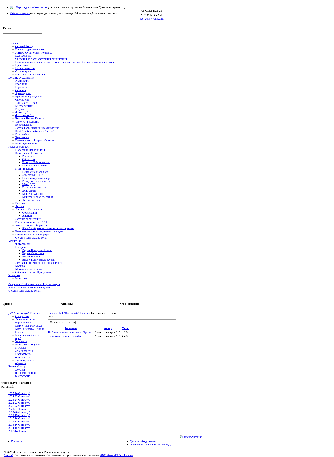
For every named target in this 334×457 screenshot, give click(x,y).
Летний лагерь (31, 200)
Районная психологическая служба (29, 287)
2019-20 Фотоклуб (19, 412)
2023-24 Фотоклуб (19, 399)
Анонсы (27, 215)
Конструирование (26, 143)
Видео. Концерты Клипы (37, 250)
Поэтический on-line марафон (32, 234)
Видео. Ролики (31, 256)
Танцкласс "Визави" (27, 102)
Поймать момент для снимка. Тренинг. (71, 332)
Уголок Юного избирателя (31, 225)
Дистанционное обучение (24, 362)
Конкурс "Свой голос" (35, 165)
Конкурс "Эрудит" (33, 193)
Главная (13, 43)
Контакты (14, 275)
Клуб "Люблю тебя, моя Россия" (34, 131)
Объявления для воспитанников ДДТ (152, 444)
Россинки (21, 83)
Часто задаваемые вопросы (31, 74)
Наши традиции (24, 168)
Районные (28, 156)
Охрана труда (23, 71)
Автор (108, 328)
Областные (28, 159)
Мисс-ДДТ (28, 184)
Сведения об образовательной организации (41, 58)
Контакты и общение (27, 344)
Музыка (20, 265)
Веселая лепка (23, 124)
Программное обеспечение (23, 355)
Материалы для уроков (28, 325)
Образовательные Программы (33, 272)
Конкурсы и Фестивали (29, 152)
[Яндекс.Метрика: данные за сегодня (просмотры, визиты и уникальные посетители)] (191, 437)
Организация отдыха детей (31, 237)
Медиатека (14, 240)
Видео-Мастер (16, 366)
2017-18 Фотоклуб (19, 418)
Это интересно (24, 350)
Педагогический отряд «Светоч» (34, 140)
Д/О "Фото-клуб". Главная (24, 313)
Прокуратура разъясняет (29, 49)
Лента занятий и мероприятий (25, 321)
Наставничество (25, 68)
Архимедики (23, 93)
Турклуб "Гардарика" (28, 121)
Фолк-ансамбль (24, 115)
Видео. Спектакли (33, 253)
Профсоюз (21, 65)
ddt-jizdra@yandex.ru (152, 18)
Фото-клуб (21, 112)
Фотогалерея (22, 243)
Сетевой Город (24, 46)
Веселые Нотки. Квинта (29, 118)
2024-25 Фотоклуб (19, 396)
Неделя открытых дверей (37, 178)
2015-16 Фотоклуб (19, 424)
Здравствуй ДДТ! (32, 174)
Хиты (125, 328)
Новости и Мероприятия (30, 149)
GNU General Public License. (116, 455)
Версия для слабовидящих (31, 7)
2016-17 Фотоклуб (19, 421)
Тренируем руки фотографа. (64, 335)
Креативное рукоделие (28, 96)
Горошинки (22, 87)
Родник (19, 109)
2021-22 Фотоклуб (19, 405)
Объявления (29, 212)
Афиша (19, 206)
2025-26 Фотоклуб (19, 393)
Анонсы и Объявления (28, 209)
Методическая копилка (29, 269)
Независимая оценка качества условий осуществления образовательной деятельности (66, 61)
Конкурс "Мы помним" (36, 162)
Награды (20, 347)
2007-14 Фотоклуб (19, 430)
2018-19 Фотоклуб (19, 415)
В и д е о (20, 247)
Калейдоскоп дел (18, 146)
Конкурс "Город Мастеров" (38, 196)
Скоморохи (22, 99)
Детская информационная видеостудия (38, 262)
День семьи (29, 190)
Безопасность (23, 55)
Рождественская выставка (37, 181)
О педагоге (22, 316)
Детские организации (28, 218)
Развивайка (22, 134)
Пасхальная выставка (35, 187)
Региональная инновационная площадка (39, 231)
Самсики (20, 90)
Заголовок (71, 328)
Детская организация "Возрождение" (37, 127)
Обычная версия (20, 13)
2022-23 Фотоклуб (19, 402)
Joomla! (8, 455)
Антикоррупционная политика (33, 52)
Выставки (21, 203)
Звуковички (22, 137)
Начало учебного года (35, 171)
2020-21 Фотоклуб (19, 409)
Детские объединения (21, 77)
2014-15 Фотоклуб (19, 427)
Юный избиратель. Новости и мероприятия (48, 228)
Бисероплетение (25, 105)
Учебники (21, 341)
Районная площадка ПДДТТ (32, 221)
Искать (7, 28)
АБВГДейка (22, 80)
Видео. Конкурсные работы (38, 259)
